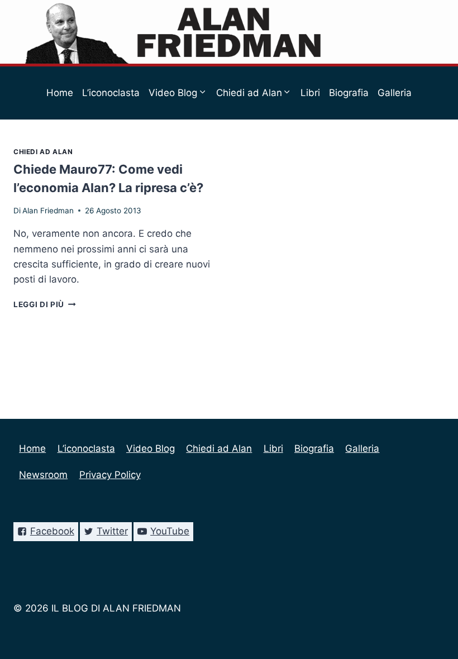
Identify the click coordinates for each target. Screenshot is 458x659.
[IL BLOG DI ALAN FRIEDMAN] (229, 32)
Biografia (349, 92)
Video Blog (150, 448)
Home (59, 92)
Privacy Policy (258, 145)
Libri (310, 92)
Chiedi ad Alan (43, 151)
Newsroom (193, 145)
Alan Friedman (48, 210)
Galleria (395, 92)
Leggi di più (44, 304)
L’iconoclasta (111, 92)
